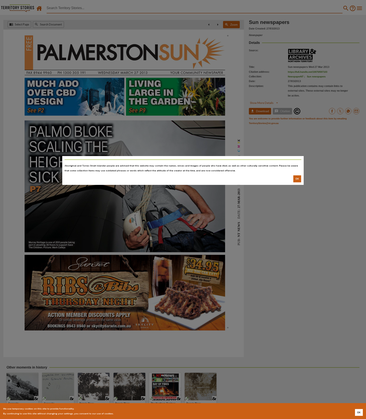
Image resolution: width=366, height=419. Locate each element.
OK (297, 179)
